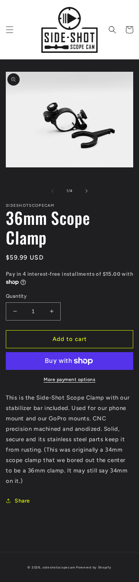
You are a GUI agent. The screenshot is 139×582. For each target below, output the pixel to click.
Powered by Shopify (94, 567)
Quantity (16, 296)
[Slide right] (86, 190)
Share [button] (22, 501)
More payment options (69, 379)
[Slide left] (52, 190)
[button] (9, 29)
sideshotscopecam (58, 567)
